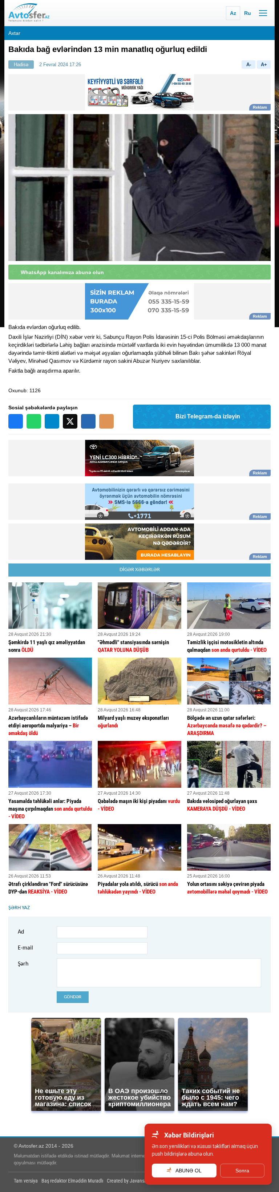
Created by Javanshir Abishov (136, 1181)
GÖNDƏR (72, 997)
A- (248, 64)
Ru (247, 13)
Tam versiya (26, 1181)
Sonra (242, 1170)
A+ (264, 64)
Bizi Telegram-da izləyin (207, 416)
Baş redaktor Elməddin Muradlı (72, 1181)
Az (233, 13)
